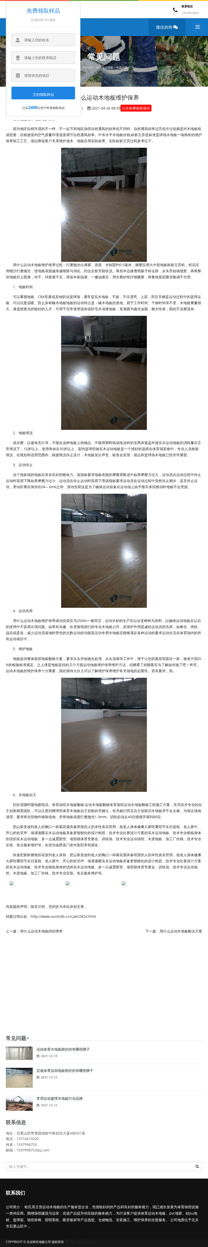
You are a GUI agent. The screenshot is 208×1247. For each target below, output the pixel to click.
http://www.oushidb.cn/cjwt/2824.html (63, 916)
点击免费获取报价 (136, 108)
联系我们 (15, 1193)
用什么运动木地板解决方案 (181, 931)
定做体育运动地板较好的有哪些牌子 (65, 1070)
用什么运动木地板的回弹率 (41, 931)
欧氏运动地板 (104, 67)
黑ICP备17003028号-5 (80, 1242)
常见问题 (121, 67)
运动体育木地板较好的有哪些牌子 (63, 1049)
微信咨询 (164, 27)
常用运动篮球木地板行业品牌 (60, 1098)
